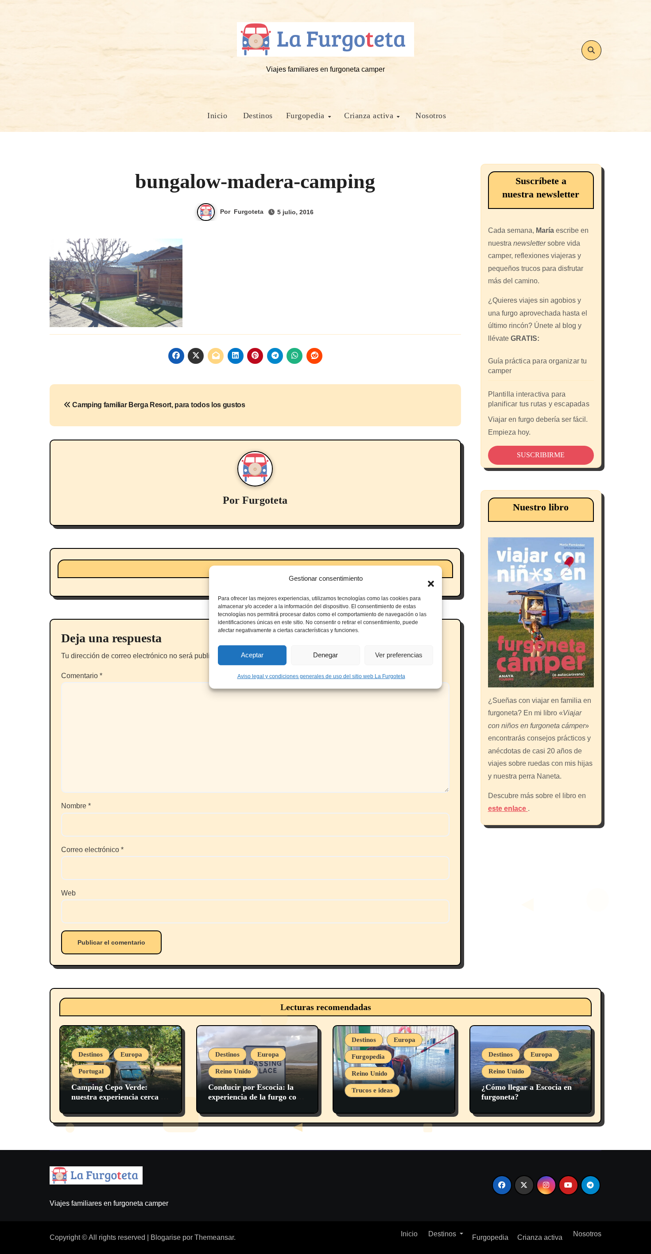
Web (68, 893)
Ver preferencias (398, 655)
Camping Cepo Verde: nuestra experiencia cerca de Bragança (120, 1097)
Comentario (81, 675)
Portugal (91, 1071)
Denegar (325, 655)
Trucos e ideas (372, 1090)
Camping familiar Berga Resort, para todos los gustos (158, 405)
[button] (426, 578)
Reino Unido (233, 1071)
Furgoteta (249, 211)
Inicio (216, 115)
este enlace (508, 808)
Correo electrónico (92, 849)
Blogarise (166, 1237)
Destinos (256, 115)
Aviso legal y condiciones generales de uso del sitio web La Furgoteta (321, 676)
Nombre (76, 806)
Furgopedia (306, 115)
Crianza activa (370, 115)
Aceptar (252, 655)
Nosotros (429, 115)
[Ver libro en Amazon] (541, 612)
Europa (131, 1054)
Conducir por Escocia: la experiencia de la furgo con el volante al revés (254, 1097)
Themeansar (214, 1237)
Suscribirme (541, 455)
